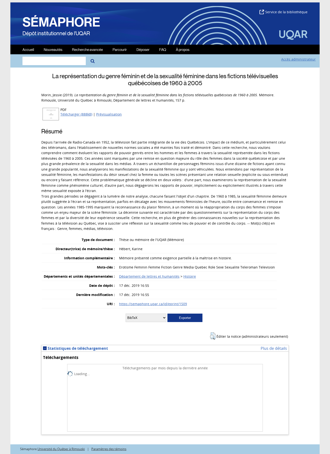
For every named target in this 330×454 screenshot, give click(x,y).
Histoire (189, 276)
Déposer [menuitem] (143, 49)
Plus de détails (274, 348)
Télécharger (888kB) (76, 114)
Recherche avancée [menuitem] (87, 49)
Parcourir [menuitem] (120, 49)
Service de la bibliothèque (286, 12)
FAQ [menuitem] (162, 49)
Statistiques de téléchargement (77, 348)
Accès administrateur (298, 59)
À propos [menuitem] (182, 49)
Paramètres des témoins (108, 449)
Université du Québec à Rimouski (61, 449)
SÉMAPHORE (61, 22)
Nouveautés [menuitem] (53, 49)
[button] (212, 336)
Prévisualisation (109, 114)
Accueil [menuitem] (28, 49)
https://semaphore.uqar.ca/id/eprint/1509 (153, 304)
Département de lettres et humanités (149, 276)
